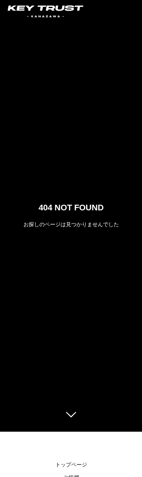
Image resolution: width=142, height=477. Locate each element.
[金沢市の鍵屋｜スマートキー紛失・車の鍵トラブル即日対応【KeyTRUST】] (45, 11)
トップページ (71, 464)
